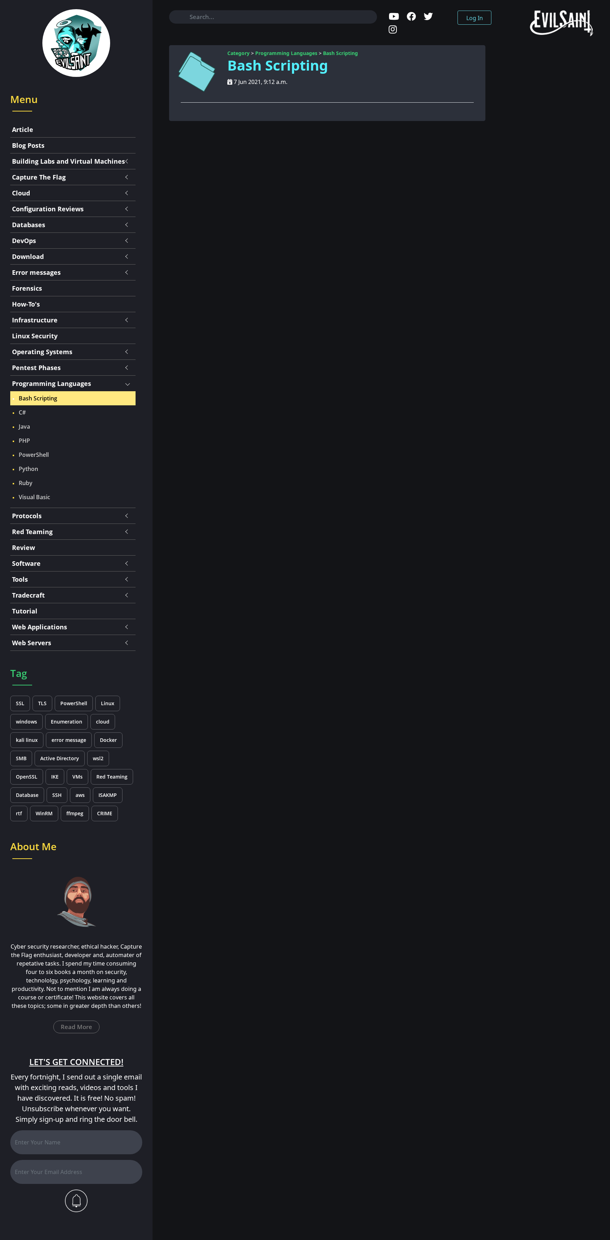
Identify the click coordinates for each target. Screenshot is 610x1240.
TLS (42, 703)
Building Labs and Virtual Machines (68, 161)
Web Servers (31, 643)
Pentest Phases (36, 367)
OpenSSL (26, 776)
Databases (28, 224)
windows (26, 721)
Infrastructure (35, 320)
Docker (108, 740)
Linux (107, 703)
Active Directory (59, 758)
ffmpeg (74, 813)
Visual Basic (34, 497)
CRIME (104, 813)
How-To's (26, 304)
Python (28, 469)
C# (22, 412)
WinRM (44, 813)
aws (80, 795)
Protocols (27, 516)
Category (238, 53)
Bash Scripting (38, 398)
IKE (55, 776)
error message (69, 740)
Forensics (27, 288)
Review (23, 547)
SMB (21, 758)
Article (22, 129)
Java (24, 426)
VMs (77, 776)
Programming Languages (51, 383)
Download (28, 256)
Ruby (25, 483)
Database (27, 795)
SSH (57, 795)
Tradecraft (28, 595)
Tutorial (24, 611)
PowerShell (34, 455)
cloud (102, 721)
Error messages (36, 272)
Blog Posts (28, 145)
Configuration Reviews (48, 209)
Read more (76, 1027)
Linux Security (35, 336)
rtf (19, 813)
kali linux (27, 740)
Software (26, 563)
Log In (474, 18)
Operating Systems (42, 351)
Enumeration (66, 721)
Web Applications (39, 627)
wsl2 (98, 758)
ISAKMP (107, 795)
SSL (20, 703)
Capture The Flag (39, 177)
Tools (20, 579)
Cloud (21, 193)
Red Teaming (32, 531)
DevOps (24, 240)
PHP (24, 440)
